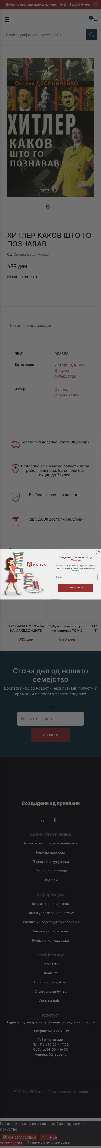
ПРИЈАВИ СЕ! (76, 587)
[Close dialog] (98, 552)
